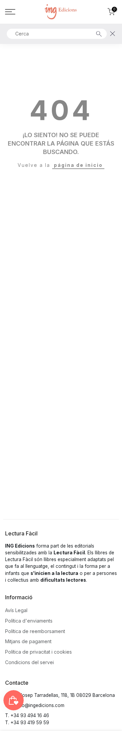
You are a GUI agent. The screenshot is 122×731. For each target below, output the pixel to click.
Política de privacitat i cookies (38, 652)
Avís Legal (16, 610)
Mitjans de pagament (28, 641)
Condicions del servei (29, 662)
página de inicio (78, 165)
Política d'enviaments (29, 621)
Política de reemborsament (35, 631)
